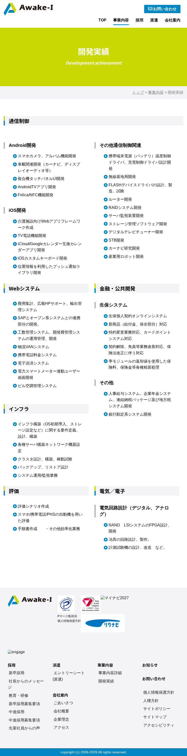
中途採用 (16, 712)
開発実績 (106, 681)
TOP (102, 20)
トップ (138, 92)
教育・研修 (18, 695)
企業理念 (61, 719)
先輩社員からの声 (24, 728)
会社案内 (172, 20)
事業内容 (121, 20)
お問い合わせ (165, 9)
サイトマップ (155, 717)
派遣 (154, 20)
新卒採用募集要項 (24, 704)
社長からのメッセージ (26, 684)
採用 (139, 20)
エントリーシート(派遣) (69, 676)
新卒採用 (16, 673)
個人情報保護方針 (69, 621)
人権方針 (151, 701)
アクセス (61, 727)
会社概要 (61, 711)
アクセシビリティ (158, 725)
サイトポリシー (156, 709)
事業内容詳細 (110, 673)
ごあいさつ (63, 703)
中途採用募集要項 (24, 720)
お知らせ (150, 665)
